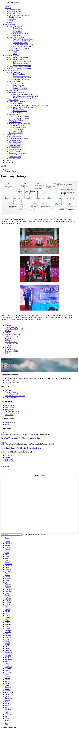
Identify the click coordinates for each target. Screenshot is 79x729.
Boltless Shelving (18, 125)
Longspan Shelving (19, 127)
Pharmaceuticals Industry (17, 144)
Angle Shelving (18, 131)
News (11, 21)
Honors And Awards (15, 13)
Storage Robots (10, 422)
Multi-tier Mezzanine (20, 111)
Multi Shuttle (17, 32)
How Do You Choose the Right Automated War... (21, 438)
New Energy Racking (16, 133)
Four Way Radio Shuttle (21, 33)
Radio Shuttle (17, 30)
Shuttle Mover (17, 28)
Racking (7, 424)
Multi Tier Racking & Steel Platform (21, 107)
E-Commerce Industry (16, 136)
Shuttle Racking (18, 83)
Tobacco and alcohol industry (18, 153)
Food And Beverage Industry (18, 138)
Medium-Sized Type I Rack (22, 78)
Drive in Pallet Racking (20, 89)
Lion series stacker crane (21, 63)
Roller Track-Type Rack (21, 76)
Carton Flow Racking (16, 120)
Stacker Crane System (12, 55)
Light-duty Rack (14, 72)
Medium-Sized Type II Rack (22, 79)
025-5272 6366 (10, 380)
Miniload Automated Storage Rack (24, 98)
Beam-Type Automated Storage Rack (25, 94)
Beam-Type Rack (19, 74)
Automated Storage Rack (17, 92)
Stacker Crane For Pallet (17, 59)
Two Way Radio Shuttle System (23, 39)
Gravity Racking (18, 85)
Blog (10, 22)
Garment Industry (14, 146)
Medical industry (14, 151)
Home (7, 6)
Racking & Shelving (11, 70)
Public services (14, 155)
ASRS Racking (18, 103)
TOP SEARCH (10, 461)
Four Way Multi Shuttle (12, 411)
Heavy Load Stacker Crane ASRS (20, 67)
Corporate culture (14, 10)
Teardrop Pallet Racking (21, 118)
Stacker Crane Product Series (18, 57)
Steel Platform (17, 112)
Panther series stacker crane (22, 61)
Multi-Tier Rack (18, 109)
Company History (15, 11)
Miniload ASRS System (21, 48)
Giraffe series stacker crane (22, 65)
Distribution (9, 162)
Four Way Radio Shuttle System (23, 41)
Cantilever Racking (19, 87)
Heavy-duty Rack (15, 90)
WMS (15, 54)
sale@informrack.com (12, 382)
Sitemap (7, 457)
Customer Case (10, 135)
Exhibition (12, 19)
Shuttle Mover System (20, 43)
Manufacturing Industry (16, 149)
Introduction (9, 390)
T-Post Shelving (18, 129)
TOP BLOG (9, 459)
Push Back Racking (15, 122)
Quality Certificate (15, 17)
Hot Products (9, 455)
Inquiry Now (5, 371)
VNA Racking (14, 100)
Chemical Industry (15, 158)
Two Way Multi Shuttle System (23, 44)
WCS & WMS (14, 50)
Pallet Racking (14, 114)
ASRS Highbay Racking (17, 101)
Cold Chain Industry (15, 142)
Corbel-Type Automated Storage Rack (25, 96)
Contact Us (8, 160)
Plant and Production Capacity (19, 15)
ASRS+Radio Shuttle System (22, 46)
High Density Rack (15, 81)
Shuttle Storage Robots (16, 26)
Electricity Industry (15, 147)
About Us (8, 8)
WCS (15, 52)
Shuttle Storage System (16, 37)
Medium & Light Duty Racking (19, 124)
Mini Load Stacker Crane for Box (20, 68)
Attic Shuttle (17, 35)
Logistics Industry (15, 157)
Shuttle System (10, 24)
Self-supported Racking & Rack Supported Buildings (30, 105)
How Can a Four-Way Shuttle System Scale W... (21, 448)
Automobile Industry (16, 140)
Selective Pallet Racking (21, 116)
